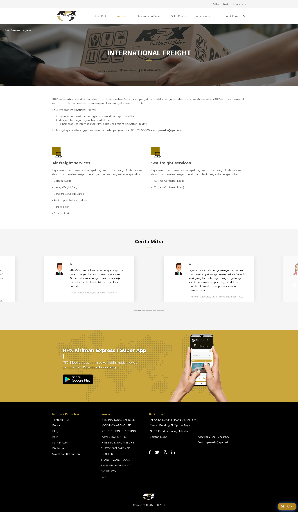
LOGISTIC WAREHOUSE (116, 425)
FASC (104, 477)
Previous (3, 285)
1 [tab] (136, 310)
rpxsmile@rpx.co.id (217, 442)
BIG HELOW (108, 471)
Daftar (215, 4)
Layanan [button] (121, 16)
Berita (56, 425)
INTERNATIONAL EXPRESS (118, 419)
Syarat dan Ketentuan (66, 454)
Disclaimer (58, 448)
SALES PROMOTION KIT (116, 465)
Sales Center (178, 16)
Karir (55, 436)
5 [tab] (150, 310)
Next (295, 285)
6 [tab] (154, 310)
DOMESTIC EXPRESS (114, 436)
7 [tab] (158, 310)
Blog (55, 431)
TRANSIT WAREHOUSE (115, 459)
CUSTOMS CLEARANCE (115, 448)
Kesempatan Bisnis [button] (148, 16)
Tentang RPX (98, 16)
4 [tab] (147, 310)
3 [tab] (143, 310)
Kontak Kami (230, 16)
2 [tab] (139, 310)
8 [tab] (162, 310)
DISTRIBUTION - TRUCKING (118, 431)
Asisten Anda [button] (204, 16)
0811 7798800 (220, 436)
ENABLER (107, 454)
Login (226, 4)
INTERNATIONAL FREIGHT (117, 442)
